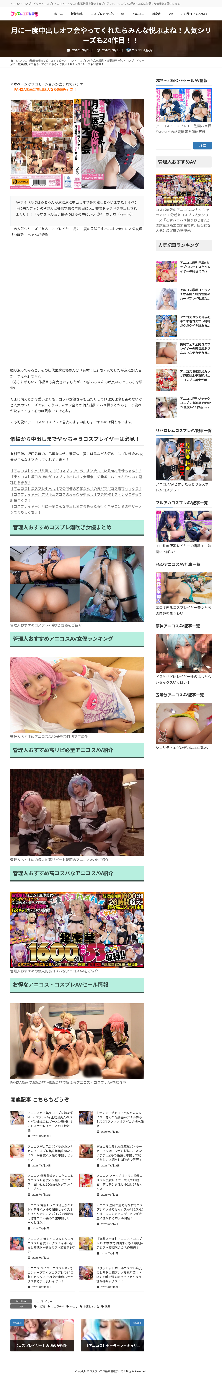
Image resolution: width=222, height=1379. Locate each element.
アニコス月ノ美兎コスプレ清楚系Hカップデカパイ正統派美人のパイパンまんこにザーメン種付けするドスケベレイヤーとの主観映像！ (50, 1121)
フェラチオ (57, 1306)
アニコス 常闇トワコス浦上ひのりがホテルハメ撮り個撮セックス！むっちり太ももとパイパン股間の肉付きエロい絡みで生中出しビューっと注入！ (51, 1213)
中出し (74, 1306)
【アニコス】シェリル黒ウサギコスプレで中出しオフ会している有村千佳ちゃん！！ (76, 471)
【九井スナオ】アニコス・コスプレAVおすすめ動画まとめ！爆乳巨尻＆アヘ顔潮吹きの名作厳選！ (119, 1243)
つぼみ (42, 1306)
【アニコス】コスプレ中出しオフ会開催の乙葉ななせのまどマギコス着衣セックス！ (76, 488)
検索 (202, 146)
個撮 (107, 1306)
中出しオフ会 (91, 1306)
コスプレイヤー (43, 1301)
